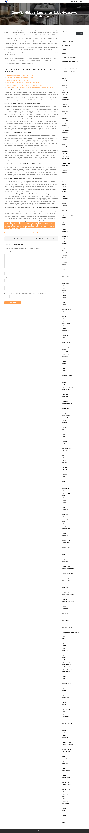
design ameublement (67, 415)
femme (64, 455)
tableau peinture (66, 787)
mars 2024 (65, 149)
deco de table (66, 394)
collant (64, 363)
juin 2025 (65, 113)
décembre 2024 (66, 127)
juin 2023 (65, 170)
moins (64, 606)
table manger (66, 772)
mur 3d (64, 618)
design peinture (66, 417)
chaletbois (65, 356)
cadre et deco (66, 330)
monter (64, 611)
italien (64, 495)
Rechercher (64, 31)
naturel (64, 636)
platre (64, 699)
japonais (65, 497)
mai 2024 (65, 144)
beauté (28, 223)
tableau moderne (67, 784)
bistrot (64, 295)
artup (64, 278)
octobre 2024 (66, 132)
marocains (65, 549)
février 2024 (65, 151)
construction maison (67, 375)
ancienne (65, 219)
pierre (64, 690)
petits (64, 681)
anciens (65, 222)
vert (64, 810)
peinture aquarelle (67, 664)
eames (64, 432)
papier (64, 648)
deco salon (65, 396)
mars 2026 (65, 92)
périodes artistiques (30, 226)
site (64, 754)
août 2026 (65, 80)
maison (64, 533)
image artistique (66, 486)
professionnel (66, 716)
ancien (64, 217)
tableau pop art (66, 789)
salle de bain (65, 730)
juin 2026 (65, 85)
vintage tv (65, 815)
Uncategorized (37, 232)
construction (66, 373)
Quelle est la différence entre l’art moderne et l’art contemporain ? (19, 74)
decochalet (65, 401)
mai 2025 (65, 116)
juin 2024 (65, 142)
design (64, 413)
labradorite (65, 512)
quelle (64, 721)
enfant (64, 434)
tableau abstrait (66, 777)
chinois (64, 361)
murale (64, 622)
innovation (34, 225)
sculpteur (65, 735)
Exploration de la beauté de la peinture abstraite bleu (44, 238)
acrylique (65, 205)
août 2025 (65, 109)
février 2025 (65, 123)
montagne (65, 608)
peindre (65, 655)
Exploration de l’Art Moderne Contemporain (17, 238)
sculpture (65, 739)
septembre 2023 (66, 163)
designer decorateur (67, 424)
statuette (65, 758)
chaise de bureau (67, 340)
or (63, 643)
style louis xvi (66, 765)
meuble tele (65, 582)
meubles (65, 589)
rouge (64, 725)
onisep (64, 641)
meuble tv (65, 585)
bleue (64, 304)
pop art (64, 702)
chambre (65, 358)
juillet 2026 (65, 83)
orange (64, 645)
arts (64, 269)
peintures (65, 674)
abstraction (7, 223)
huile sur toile (66, 479)
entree (64, 436)
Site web (6, 284)
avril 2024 (65, 146)
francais (65, 469)
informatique (66, 488)
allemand (65, 210)
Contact (81, 1)
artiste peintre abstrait (68, 267)
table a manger (66, 770)
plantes (64, 695)
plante (64, 692)
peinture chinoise (67, 666)
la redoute (65, 509)
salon (64, 732)
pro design (65, 714)
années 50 (65, 234)
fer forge (65, 462)
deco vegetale (66, 399)
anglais (64, 224)
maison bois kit (66, 538)
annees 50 (65, 231)
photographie (66, 685)
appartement (66, 241)
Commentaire (7, 251)
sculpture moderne (67, 749)
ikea (64, 483)
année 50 (65, 227)
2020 (64, 184)
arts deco (65, 271)
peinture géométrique (67, 669)
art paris (65, 262)
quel (64, 718)
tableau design (66, 782)
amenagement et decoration (69, 215)
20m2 (64, 186)
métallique (65, 561)
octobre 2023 (66, 160)
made (64, 526)
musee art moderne (67, 629)
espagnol (65, 441)
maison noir (65, 545)
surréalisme (52, 226)
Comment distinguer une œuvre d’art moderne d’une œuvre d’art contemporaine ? (23, 82)
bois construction (67, 309)
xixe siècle (17, 228)
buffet (64, 316)
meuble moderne (67, 580)
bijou (64, 288)
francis (64, 472)
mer (64, 554)
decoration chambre (67, 403)
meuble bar (65, 571)
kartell (64, 505)
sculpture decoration (67, 747)
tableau (64, 775)
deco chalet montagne (68, 387)
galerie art (65, 474)
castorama (65, 335)
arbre (64, 245)
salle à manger (66, 728)
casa (64, 332)
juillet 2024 (65, 139)
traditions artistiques (9, 228)
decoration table (66, 408)
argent (64, 248)
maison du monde (67, 540)
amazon (65, 212)
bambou (65, 281)
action (64, 208)
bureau (64, 321)
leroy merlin (65, 514)
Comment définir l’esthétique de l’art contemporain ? (17, 78)
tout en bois (65, 801)
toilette (64, 798)
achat (64, 201)
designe (65, 420)
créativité (41, 223)
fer (64, 457)
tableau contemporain (68, 780)
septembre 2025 (66, 106)
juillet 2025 (65, 111)
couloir (64, 382)
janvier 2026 (66, 97)
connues (65, 370)
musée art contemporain (68, 627)
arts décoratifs (66, 276)
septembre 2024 (66, 135)
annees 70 (65, 236)
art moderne (22, 223)
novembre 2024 (66, 130)
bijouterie (65, 290)
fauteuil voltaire (66, 453)
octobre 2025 (66, 104)
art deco (65, 255)
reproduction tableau (67, 723)
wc (64, 820)
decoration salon (66, 406)
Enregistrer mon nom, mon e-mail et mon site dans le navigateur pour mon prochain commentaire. (26, 293)
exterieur (65, 443)
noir (64, 638)
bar (64, 285)
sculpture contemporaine (68, 744)
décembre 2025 (66, 99)
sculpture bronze (67, 742)
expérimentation (8, 225)
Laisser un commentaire (53, 232)
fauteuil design (66, 450)
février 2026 (65, 94)
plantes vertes (66, 697)
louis (64, 516)
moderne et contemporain (49, 225)
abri (64, 193)
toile (64, 796)
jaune (64, 502)
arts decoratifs (66, 274)
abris (64, 196)
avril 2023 (65, 175)
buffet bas (65, 318)
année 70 (65, 229)
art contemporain (15, 223)
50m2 (64, 189)
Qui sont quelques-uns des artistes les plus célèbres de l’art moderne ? (20, 77)
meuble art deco (66, 566)
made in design (66, 528)
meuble (64, 563)
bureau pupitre (66, 323)
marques (65, 552)
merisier (65, 556)
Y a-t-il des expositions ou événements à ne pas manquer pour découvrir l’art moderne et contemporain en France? (29, 87)
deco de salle (66, 391)
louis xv (65, 521)
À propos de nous (74, 1)
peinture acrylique (67, 662)
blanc (64, 297)
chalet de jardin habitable (68, 351)
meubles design (66, 592)
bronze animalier (66, 314)
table (64, 768)
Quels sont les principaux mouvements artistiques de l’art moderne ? (20, 75)
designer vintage (66, 427)
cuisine (64, 384)
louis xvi (65, 523)
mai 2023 (65, 172)
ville (64, 813)
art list (64, 257)
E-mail (6, 277)
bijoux (64, 292)
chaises (65, 344)
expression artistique (17, 225)
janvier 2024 (66, 153)
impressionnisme (27, 225)
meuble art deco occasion (68, 568)
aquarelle (65, 243)
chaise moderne (66, 342)
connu (64, 368)
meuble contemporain (68, 573)
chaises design (66, 347)
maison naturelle (66, 542)
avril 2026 (65, 90)
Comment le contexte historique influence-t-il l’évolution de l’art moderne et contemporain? (25, 85)
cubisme (46, 223)
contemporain (34, 223)
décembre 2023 (66, 156)
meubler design (66, 587)
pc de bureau (66, 652)
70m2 (64, 191)
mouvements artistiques (10, 226)
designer (65, 422)
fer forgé (65, 460)
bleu (64, 302)
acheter (65, 203)
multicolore (65, 613)
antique (65, 238)
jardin (64, 500)
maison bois (65, 535)
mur (64, 615)
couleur (65, 380)
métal (64, 559)
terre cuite (65, 791)
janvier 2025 (65, 125)
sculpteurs (65, 737)
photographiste (66, 688)
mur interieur (66, 620)
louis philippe (66, 519)
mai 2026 (65, 87)
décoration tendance (67, 410)
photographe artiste (67, 683)
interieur (65, 490)
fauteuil (65, 446)
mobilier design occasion (68, 601)
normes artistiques (20, 226)
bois (64, 307)
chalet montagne (66, 354)
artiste (64, 264)
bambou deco (66, 283)
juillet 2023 (65, 168)
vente (64, 808)
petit (64, 678)
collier (64, 366)
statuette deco (66, 761)
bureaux (65, 325)
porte (64, 704)
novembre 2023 (66, 158)
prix (64, 711)
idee (64, 481)
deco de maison (66, 389)
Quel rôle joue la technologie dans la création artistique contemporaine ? (20, 83)
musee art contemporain (68, 625)
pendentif (65, 676)
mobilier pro (65, 604)
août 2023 (65, 165)
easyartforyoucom (9, 232)
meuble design (66, 575)
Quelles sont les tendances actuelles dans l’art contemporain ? (18, 80)
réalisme (37, 226)
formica (65, 467)
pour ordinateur (66, 709)
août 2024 (65, 137)
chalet (64, 349)
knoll (64, 507)
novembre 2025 (66, 101)
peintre (64, 657)
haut (64, 476)
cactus (64, 328)
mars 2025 (65, 120)
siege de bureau (66, 751)
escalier (65, 439)
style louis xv (66, 763)
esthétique (52, 223)
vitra (64, 817)
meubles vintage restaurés (68, 594)
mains (64, 530)
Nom (5, 269)
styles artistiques (44, 226)
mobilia (64, 596)
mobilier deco (66, 599)
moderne (40, 225)
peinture (65, 659)
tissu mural (65, 794)
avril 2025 (65, 118)
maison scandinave (67, 547)
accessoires (65, 198)
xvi (64, 822)
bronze (64, 311)
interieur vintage (66, 493)
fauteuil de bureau (67, 448)
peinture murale (66, 671)
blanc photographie (67, 300)
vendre (64, 806)
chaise (64, 337)
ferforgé (65, 464)
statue (64, 756)
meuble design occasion (68, 578)
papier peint (65, 650)
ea (63, 429)
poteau (64, 706)
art (64, 250)
